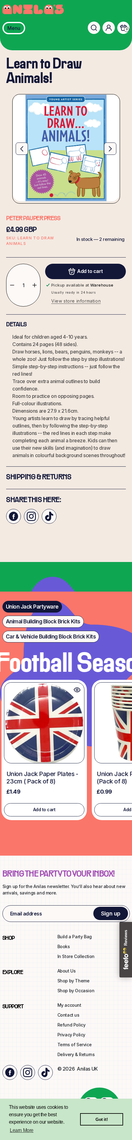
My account (69, 1005)
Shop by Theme (73, 980)
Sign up (110, 913)
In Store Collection (76, 956)
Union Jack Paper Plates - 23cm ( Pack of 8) (42, 777)
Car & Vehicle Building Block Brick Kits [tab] (51, 637)
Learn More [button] (21, 1130)
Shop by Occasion (76, 990)
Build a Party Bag (74, 936)
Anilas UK (87, 1069)
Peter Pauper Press (33, 218)
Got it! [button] (101, 1119)
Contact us (68, 1015)
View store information (76, 301)
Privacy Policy (71, 1034)
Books (63, 946)
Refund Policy (71, 1024)
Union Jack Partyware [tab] (32, 607)
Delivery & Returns (76, 1054)
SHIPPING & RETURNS (38, 477)
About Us (66, 970)
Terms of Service (74, 1044)
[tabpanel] (66, 751)
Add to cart (44, 809)
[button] (94, 28)
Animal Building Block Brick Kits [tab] (43, 621)
